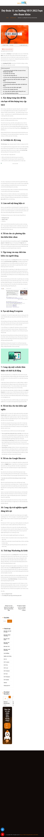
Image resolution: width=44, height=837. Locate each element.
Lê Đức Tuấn (5, 45)
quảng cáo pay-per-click (15, 567)
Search (9, 621)
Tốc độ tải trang (4, 144)
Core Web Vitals (24, 150)
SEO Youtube (6, 679)
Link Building (6, 653)
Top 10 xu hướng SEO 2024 (7, 593)
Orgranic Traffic (5, 219)
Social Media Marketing (12, 578)
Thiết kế (5, 682)
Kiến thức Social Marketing (7, 650)
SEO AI (5, 659)
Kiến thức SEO (24, 45)
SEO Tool (5, 673)
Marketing (9, 53)
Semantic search (4, 415)
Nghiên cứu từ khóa (7, 656)
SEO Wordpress (7, 676)
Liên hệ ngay (7, 726)
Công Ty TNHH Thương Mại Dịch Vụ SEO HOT (29, 834)
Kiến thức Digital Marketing (7, 635)
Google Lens (22, 242)
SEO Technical (6, 670)
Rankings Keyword (5, 217)
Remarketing (23, 128)
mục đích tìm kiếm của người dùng (11, 261)
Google (6, 464)
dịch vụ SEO (3, 199)
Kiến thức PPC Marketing (7, 643)
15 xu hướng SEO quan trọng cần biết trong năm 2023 (11, 595)
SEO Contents (6, 662)
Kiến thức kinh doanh (7, 639)
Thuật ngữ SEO (7, 685)
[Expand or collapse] (27, 68)
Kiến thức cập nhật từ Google (7, 631)
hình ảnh (7, 242)
